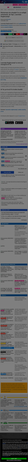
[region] (14, 450)
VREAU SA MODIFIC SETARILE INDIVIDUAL (14, 460)
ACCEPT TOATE (14, 458)
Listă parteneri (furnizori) (5, 456)
